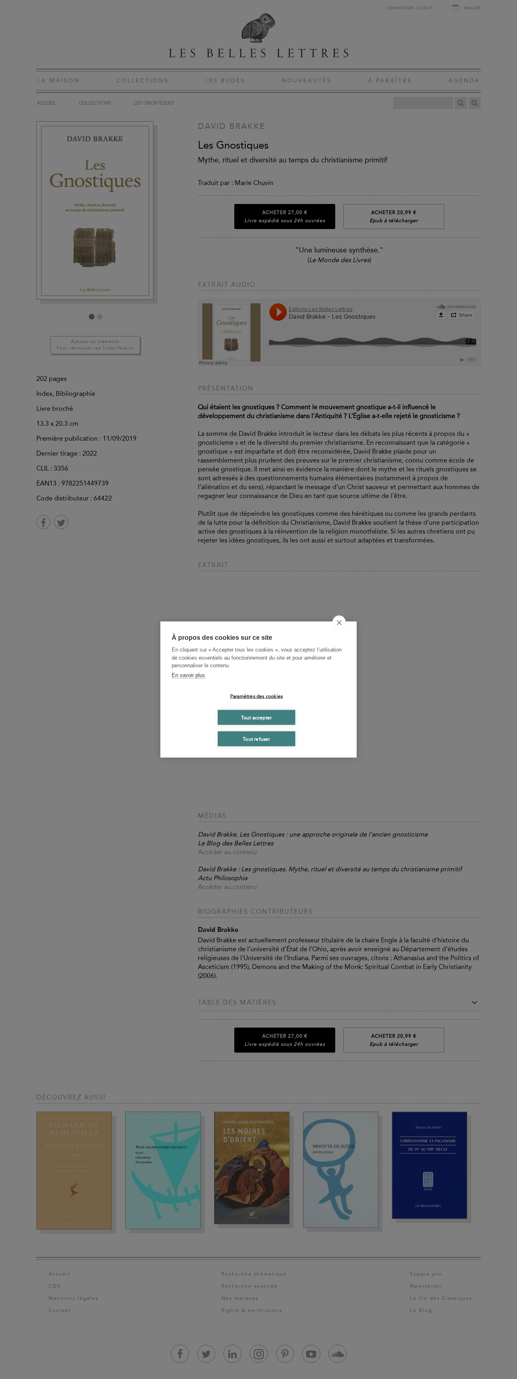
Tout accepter (256, 717)
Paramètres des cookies (256, 696)
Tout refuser (256, 739)
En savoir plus (188, 675)
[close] (339, 622)
